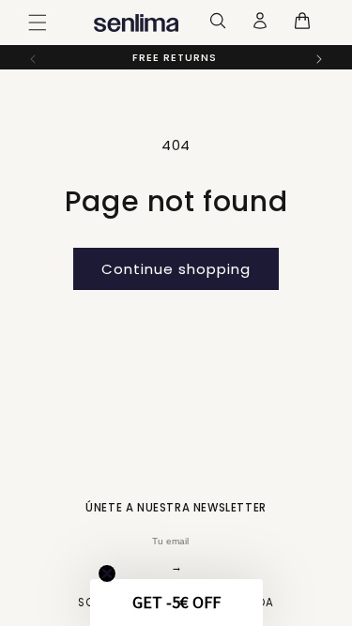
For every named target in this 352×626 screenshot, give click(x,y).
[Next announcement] (319, 59)
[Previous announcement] (33, 59)
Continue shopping (176, 269)
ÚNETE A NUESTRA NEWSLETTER (176, 507)
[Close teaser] (107, 573)
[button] (37, 22)
